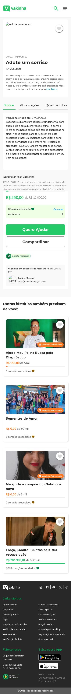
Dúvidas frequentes (48, 604)
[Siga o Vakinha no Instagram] (40, 587)
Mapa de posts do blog (49, 629)
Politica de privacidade (14, 629)
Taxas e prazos (45, 609)
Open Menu (65, 9)
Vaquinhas (8, 609)
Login (5, 619)
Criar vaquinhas (11, 614)
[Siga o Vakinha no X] (60, 587)
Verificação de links (12, 639)
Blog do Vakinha (46, 624)
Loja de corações (46, 614)
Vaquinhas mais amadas (15, 624)
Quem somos (10, 604)
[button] (35, 37)
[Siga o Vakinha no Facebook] (47, 587)
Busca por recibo (46, 639)
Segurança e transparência (51, 634)
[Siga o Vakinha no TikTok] (66, 587)
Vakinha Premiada (47, 619)
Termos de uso (10, 634)
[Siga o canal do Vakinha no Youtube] (53, 587)
